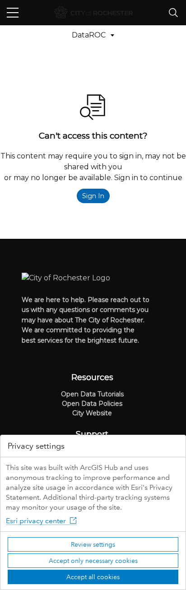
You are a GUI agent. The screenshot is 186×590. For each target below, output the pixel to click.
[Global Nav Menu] (13, 13)
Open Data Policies (92, 404)
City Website (92, 413)
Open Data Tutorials (92, 394)
